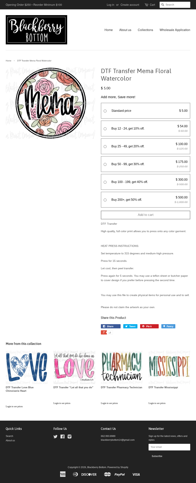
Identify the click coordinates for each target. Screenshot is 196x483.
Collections (145, 30)
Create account (130, 5)
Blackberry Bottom (96, 467)
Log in (110, 5)
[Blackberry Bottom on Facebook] (62, 437)
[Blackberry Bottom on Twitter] (55, 437)
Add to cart (146, 215)
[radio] (145, 111)
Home (109, 30)
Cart (152, 5)
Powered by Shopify (117, 467)
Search (9, 436)
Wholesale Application (175, 30)
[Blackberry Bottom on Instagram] (69, 437)
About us (125, 30)
